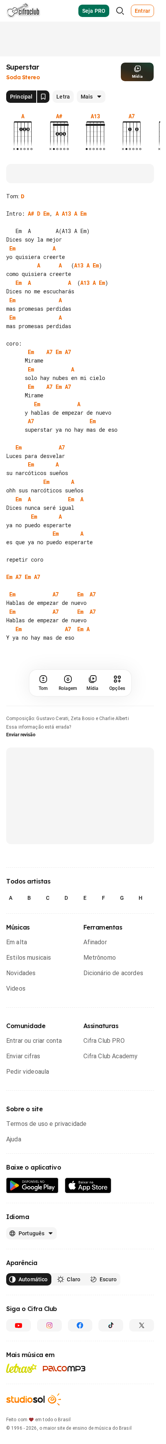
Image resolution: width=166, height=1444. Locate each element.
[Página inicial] (23, 11)
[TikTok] (110, 1325)
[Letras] (21, 1368)
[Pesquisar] (120, 11)
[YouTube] (18, 1325)
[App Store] (88, 1186)
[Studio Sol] (33, 1399)
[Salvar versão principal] (43, 96)
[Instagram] (49, 1325)
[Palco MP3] (64, 1368)
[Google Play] (32, 1186)
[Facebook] (80, 1325)
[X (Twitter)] (141, 1325)
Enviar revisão (21, 734)
